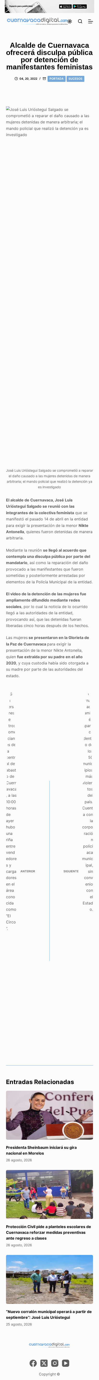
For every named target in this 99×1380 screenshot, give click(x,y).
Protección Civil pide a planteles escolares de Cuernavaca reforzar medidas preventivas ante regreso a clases (48, 1232)
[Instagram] (54, 1363)
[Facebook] (33, 1363)
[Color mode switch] (69, 21)
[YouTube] (65, 1363)
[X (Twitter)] (44, 1363)
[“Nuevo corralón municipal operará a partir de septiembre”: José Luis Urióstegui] (49, 1279)
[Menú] (90, 21)
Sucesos (75, 78)
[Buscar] (80, 21)
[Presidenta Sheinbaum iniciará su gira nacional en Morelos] (49, 1115)
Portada (57, 78)
